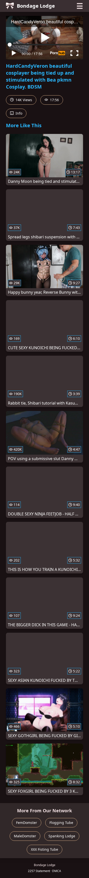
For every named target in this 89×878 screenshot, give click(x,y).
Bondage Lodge (36, 5)
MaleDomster (25, 836)
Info (18, 113)
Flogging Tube (61, 822)
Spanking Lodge (61, 836)
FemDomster (26, 822)
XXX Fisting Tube (44, 849)
